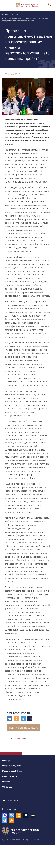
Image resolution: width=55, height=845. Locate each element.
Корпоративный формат (12, 771)
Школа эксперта (9, 776)
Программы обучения (11, 766)
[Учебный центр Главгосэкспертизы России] (27, 5)
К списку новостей (16, 738)
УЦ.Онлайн (7, 787)
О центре (6, 760)
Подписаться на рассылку (23, 727)
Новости (6, 782)
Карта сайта (12, 800)
